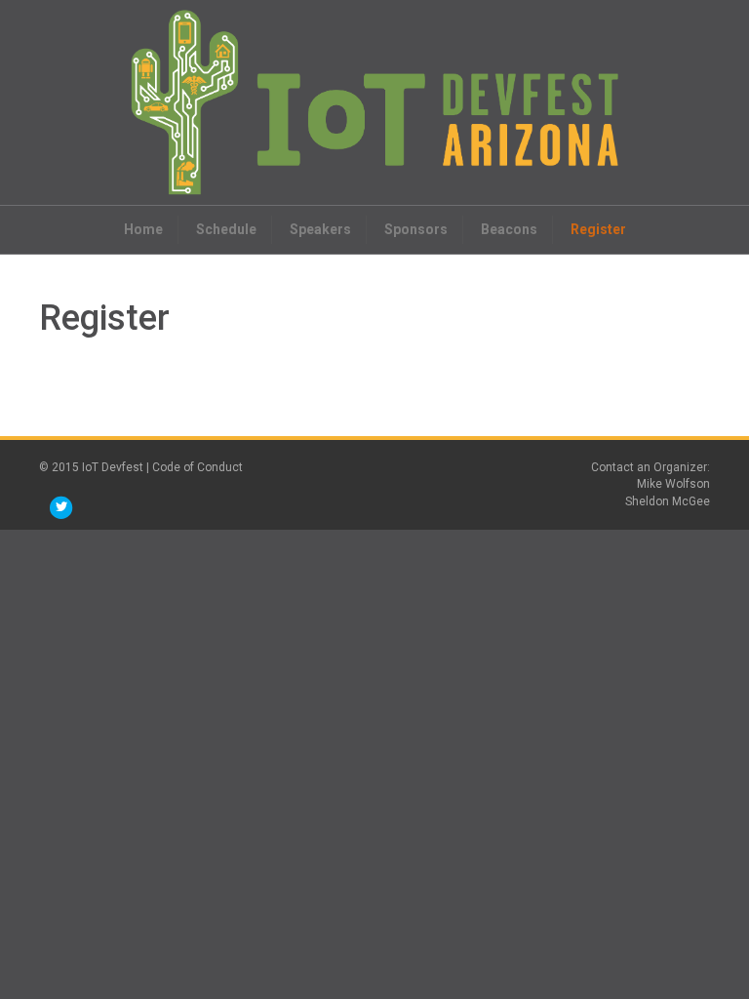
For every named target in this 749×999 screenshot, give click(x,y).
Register (598, 229)
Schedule (226, 229)
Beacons (509, 229)
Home (143, 229)
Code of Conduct (197, 467)
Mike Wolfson (673, 484)
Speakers (320, 229)
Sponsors (416, 229)
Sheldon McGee (667, 501)
